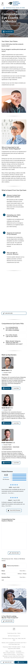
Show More (10, 493)
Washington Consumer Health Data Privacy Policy (13, 656)
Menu (2, 4)
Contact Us (12, 651)
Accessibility (18, 651)
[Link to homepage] (14, 3)
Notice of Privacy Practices (9, 654)
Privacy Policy (20, 654)
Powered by (11, 646)
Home (7, 651)
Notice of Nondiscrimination (9, 652)
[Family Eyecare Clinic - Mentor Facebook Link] (14, 629)
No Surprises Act (20, 652)
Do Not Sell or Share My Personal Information (14, 657)
